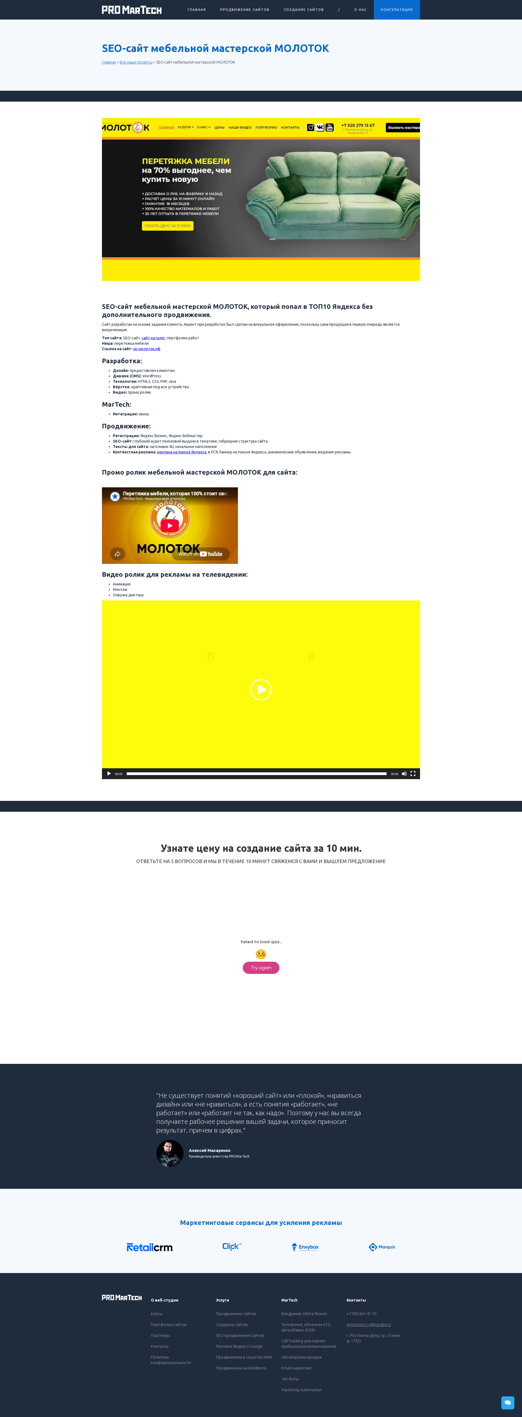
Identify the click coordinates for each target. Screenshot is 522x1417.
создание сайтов (304, 9)
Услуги (222, 1300)
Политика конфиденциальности (171, 1360)
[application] (261, 689)
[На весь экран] (413, 773)
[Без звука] (404, 773)
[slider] (257, 773)
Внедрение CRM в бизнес (304, 1313)
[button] (261, 690)
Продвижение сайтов (245, 9)
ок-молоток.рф (146, 349)
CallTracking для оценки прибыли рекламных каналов (308, 1343)
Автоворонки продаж (301, 1357)
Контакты (160, 1346)
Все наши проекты (136, 62)
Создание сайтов (232, 1324)
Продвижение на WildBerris (241, 1368)
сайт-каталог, (154, 338)
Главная (197, 9)
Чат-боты (290, 1379)
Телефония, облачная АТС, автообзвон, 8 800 (306, 1327)
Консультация (397, 9)
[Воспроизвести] (109, 773)
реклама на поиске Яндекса (181, 452)
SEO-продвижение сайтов (240, 1335)
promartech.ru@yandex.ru (369, 1324)
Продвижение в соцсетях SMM (244, 1357)
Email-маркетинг (296, 1368)
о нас (360, 9)
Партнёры (160, 1335)
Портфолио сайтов (169, 1324)
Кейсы (156, 1313)
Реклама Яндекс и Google (239, 1346)
